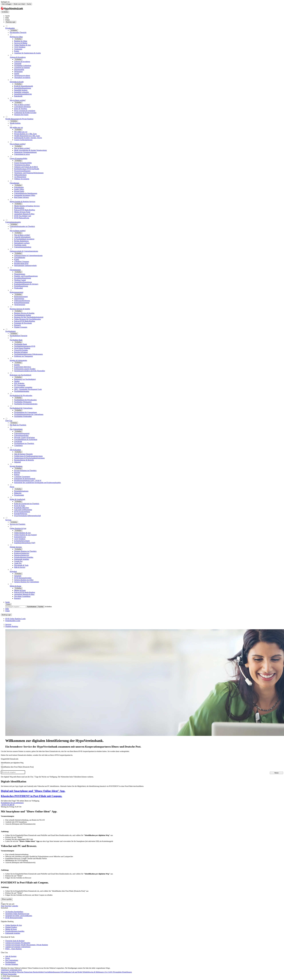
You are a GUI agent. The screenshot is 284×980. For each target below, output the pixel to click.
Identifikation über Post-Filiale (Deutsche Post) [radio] (17, 767)
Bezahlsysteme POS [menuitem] (21, 263)
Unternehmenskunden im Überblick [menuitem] (22, 226)
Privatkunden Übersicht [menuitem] (18, 32)
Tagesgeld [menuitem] (17, 64)
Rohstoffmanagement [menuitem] (21, 303)
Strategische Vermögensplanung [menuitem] (25, 152)
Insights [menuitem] (17, 365)
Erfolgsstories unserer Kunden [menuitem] (24, 369)
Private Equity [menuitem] (19, 191)
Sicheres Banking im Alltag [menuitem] (23, 580)
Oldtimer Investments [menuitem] (21, 179)
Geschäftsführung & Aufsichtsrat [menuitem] (25, 439)
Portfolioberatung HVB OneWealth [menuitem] (26, 169)
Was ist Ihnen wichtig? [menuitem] (18, 100)
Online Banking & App (13, 925)
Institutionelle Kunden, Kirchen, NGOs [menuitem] (28, 138)
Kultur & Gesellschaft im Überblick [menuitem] (26, 504)
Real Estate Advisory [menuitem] (21, 197)
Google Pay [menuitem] (18, 561)
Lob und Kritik (76, 972)
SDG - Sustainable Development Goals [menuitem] (28, 389)
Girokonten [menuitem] (18, 49)
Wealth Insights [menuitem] (15, 123)
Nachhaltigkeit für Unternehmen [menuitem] (21, 408)
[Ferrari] (8, 974)
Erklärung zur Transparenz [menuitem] (23, 356)
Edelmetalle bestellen (12, 933)
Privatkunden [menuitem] (10, 28)
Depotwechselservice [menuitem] (21, 555)
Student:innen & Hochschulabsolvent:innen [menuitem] (29, 458)
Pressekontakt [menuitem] (19, 495)
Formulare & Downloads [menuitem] (23, 323)
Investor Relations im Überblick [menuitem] (25, 471)
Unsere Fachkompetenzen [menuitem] (23, 140)
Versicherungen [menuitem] (19, 305)
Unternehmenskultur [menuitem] (21, 435)
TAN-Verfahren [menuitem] (19, 47)
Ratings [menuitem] (17, 475)
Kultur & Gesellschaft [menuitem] (17, 499)
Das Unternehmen (11, 960)
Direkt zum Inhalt (19, 4)
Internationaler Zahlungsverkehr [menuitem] (25, 265)
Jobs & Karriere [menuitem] (15, 450)
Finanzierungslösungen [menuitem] (22, 171)
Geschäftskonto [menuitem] (19, 257)
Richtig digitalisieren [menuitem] (21, 241)
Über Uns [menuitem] (8, 421)
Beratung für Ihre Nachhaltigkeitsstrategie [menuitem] (28, 317)
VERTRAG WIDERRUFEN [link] (11, 970)
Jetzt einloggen (7, 4)
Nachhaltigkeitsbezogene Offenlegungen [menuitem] (28, 354)
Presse (7, 958)
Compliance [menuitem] (18, 445)
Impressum (5, 972)
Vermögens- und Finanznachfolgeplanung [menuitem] (28, 173)
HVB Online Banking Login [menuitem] (15, 619)
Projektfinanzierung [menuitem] (21, 286)
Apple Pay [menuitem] (18, 563)
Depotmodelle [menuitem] (19, 69)
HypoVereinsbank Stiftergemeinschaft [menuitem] (27, 516)
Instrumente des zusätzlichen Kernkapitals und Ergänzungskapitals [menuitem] (37, 483)
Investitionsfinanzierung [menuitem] (22, 278)
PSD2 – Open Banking (13, 949)
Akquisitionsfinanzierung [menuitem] (23, 282)
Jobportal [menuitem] (17, 462)
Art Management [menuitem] (20, 177)
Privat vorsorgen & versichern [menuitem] (24, 111)
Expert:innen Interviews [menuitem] (22, 367)
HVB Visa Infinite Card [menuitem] (22, 216)
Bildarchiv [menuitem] (18, 493)
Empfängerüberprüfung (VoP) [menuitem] (24, 543)
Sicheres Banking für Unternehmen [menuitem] (26, 582)
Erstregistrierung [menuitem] (20, 537)
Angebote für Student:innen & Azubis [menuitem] (27, 53)
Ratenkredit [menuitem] (18, 96)
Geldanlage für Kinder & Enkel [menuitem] (25, 113)
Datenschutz (28, 972)
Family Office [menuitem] (19, 189)
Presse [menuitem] (12, 487)
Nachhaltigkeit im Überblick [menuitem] (24, 443)
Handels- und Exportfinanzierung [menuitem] (26, 276)
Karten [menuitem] (16, 51)
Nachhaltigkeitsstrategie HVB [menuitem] (24, 346)
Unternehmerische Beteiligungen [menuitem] (25, 193)
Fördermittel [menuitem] (18, 288)
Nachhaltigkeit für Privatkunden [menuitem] (21, 395)
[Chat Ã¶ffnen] (2, 902)
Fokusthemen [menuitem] (14, 183)
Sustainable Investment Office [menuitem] (24, 195)
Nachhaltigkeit (10, 962)
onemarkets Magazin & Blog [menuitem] (24, 214)
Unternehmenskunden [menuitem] (13, 222)
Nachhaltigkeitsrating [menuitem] (21, 391)
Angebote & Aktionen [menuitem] (22, 68)
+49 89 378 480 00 (7, 805)
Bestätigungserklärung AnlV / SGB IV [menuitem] (27, 481)
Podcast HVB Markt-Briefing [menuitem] (24, 210)
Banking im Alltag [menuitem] (16, 37)
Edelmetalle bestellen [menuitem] (21, 559)
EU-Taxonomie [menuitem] (19, 385)
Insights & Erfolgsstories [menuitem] (18, 360)
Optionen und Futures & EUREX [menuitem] (26, 167)
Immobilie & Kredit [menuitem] (17, 82)
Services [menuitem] (8, 520)
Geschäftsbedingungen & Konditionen (57, 972)
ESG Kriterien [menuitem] (19, 383)
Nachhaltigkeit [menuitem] (10, 331)
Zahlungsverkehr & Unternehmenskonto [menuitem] (24, 251)
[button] (48, 607)
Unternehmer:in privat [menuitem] (22, 154)
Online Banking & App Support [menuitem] (25, 535)
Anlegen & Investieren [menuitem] (18, 57)
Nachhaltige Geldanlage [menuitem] (22, 66)
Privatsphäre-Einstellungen (122, 972)
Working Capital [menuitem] (20, 280)
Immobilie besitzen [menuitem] (20, 90)
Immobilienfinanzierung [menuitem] (22, 88)
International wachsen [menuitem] (22, 243)
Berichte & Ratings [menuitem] (21, 352)
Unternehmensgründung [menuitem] (22, 247)
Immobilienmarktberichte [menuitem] (23, 94)
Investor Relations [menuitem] (16, 466)
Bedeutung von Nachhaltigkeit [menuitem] (20, 375)
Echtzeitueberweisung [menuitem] (22, 541)
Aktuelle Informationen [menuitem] (22, 237)
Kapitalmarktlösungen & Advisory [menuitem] (26, 284)
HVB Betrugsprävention (14, 918)
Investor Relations (11, 964)
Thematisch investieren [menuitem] (22, 77)
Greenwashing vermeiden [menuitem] (23, 387)
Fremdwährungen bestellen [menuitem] (23, 557)
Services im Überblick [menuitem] (17, 524)
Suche (29, 4)
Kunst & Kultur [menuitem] (19, 506)
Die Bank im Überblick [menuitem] (18, 425)
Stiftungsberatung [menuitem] (20, 175)
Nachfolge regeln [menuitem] (20, 245)
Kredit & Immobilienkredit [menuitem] (23, 86)
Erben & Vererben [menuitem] (20, 109)
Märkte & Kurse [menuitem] (15, 586)
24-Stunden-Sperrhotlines (14, 912)
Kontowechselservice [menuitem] (21, 553)
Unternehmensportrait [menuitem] (21, 433)
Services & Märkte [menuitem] (20, 43)
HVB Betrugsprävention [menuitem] (22, 578)
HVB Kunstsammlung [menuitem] (22, 512)
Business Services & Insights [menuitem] (20, 309)
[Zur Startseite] (12, 10)
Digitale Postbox (11, 927)
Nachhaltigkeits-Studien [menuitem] (22, 315)
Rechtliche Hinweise (16, 972)
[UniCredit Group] (5, 978)
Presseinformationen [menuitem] (21, 491)
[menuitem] (7, 16)
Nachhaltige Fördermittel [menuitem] (23, 416)
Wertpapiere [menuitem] (18, 71)
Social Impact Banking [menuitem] (22, 348)
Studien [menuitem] (17, 381)
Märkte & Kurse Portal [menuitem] (22, 212)
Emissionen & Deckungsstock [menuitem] (24, 479)
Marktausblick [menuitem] (19, 208)
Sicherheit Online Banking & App (17, 914)
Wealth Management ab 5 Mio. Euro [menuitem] (27, 136)
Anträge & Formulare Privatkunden (17, 943)
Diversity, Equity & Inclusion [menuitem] (24, 437)
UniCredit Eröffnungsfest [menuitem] (23, 510)
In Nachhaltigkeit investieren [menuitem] (24, 239)
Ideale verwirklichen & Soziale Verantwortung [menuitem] (30, 150)
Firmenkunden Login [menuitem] (12, 621)
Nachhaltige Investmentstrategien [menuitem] (25, 404)
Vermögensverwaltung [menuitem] (22, 75)
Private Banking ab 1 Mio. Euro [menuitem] (25, 134)
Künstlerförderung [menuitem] (20, 514)
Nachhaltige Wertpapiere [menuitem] (23, 402)
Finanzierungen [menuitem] (15, 270)
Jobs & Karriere (10, 956)
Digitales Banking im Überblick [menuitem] (25, 551)
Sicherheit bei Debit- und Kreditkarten (18, 916)
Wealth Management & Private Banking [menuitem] (19, 119)
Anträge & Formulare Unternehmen (17, 947)
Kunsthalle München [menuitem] (21, 508)
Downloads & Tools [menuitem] (21, 565)
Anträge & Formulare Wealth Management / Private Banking (26, 945)
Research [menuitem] (17, 325)
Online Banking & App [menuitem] (22, 45)
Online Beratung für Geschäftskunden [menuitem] (27, 319)
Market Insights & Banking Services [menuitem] (22, 202)
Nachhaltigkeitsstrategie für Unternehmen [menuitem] (28, 414)
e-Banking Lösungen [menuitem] (21, 261)
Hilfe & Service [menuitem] (19, 567)
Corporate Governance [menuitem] (22, 477)
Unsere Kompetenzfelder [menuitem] (18, 158)
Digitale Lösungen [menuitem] (20, 327)
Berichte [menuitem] (17, 473)
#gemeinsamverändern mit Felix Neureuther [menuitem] (29, 371)
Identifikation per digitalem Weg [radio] (12, 763)
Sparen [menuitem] (16, 73)
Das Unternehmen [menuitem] (16, 429)
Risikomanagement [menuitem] (16, 292)
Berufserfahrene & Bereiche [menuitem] (24, 460)
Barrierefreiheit (38, 972)
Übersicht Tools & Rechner (15, 941)
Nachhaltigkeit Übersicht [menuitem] (18, 336)
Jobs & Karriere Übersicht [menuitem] (23, 454)
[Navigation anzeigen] (2, 6)
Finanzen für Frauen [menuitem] (21, 115)
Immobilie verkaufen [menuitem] (21, 92)
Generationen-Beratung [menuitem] (22, 107)
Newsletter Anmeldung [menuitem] (22, 596)
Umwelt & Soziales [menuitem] (21, 350)
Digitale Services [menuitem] (16, 547)
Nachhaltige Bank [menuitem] (16, 340)
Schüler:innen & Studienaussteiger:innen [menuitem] (28, 456)
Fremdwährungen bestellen (14, 931)
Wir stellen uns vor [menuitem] (16, 127)
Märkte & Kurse (11, 929)
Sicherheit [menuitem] (13, 571)
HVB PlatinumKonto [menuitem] (21, 218)
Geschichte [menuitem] (18, 441)
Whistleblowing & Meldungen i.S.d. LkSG (97, 972)
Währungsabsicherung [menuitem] (22, 301)
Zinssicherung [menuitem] (19, 299)
